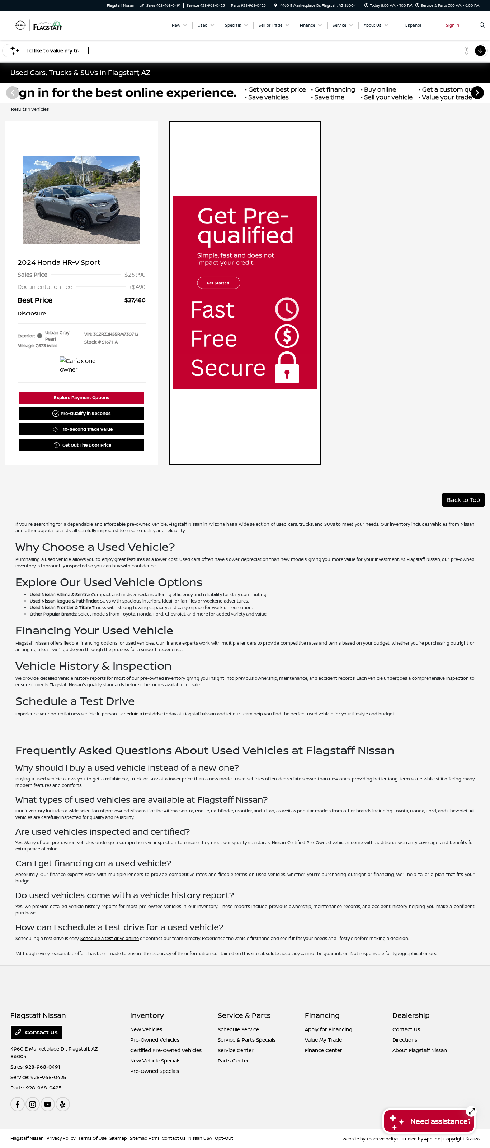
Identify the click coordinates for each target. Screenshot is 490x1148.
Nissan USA (200, 1138)
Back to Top (463, 500)
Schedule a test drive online (109, 938)
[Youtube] (48, 1104)
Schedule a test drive (141, 714)
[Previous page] (12, 93)
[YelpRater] (63, 1104)
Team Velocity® (382, 1139)
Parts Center (233, 1060)
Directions (404, 1039)
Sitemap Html (144, 1138)
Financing (322, 1015)
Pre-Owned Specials (154, 1071)
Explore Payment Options (81, 398)
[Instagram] (32, 1104)
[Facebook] (17, 1104)
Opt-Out (224, 1138)
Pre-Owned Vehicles (154, 1039)
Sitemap (118, 1138)
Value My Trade (323, 1039)
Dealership (411, 1015)
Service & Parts (244, 1015)
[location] (275, 5)
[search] (482, 25)
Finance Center (323, 1050)
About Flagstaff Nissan (419, 1050)
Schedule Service (238, 1029)
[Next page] (478, 93)
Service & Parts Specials (246, 1039)
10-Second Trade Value (88, 429)
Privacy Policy (61, 1138)
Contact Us (41, 1032)
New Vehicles (146, 1029)
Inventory (147, 1015)
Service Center (236, 1050)
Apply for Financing (328, 1029)
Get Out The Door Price (86, 445)
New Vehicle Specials (155, 1060)
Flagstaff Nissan (27, 1138)
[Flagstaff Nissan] (42, 24)
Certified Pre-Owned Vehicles (166, 1050)
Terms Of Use (92, 1138)
